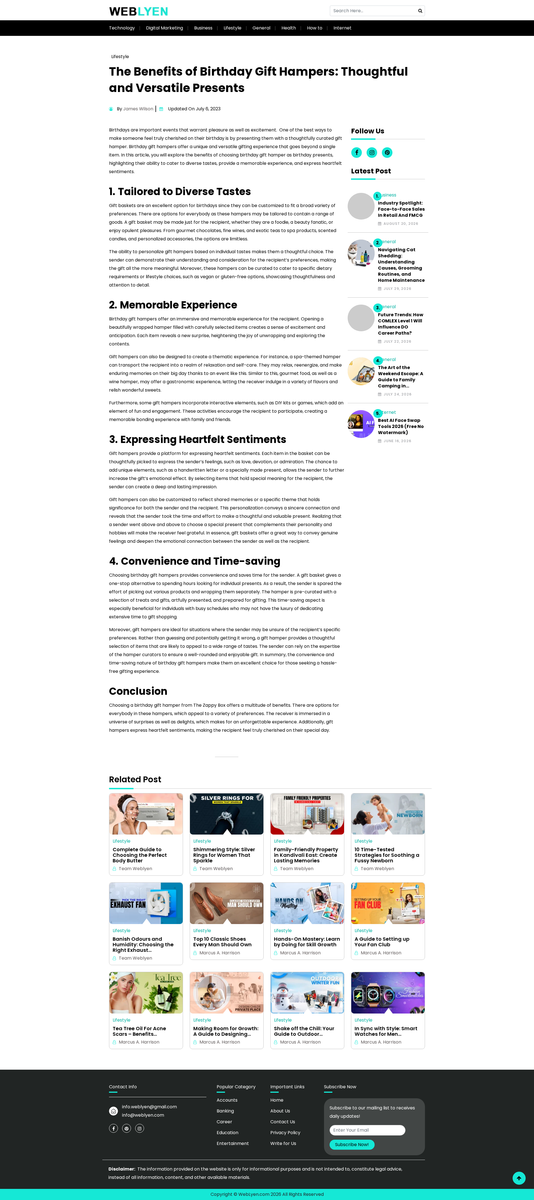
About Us (280, 1111)
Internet (342, 28)
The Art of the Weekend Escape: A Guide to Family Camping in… (400, 377)
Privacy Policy (285, 1132)
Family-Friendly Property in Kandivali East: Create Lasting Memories (306, 855)
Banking (225, 1111)
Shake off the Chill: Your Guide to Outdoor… (304, 1031)
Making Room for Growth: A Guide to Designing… (225, 1031)
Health (288, 28)
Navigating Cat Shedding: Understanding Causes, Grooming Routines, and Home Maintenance (401, 265)
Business (203, 28)
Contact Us (282, 1122)
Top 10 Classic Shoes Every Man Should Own (222, 941)
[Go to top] (519, 1178)
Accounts (227, 1100)
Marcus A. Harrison (219, 953)
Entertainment (233, 1143)
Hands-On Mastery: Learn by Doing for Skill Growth (307, 941)
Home (276, 1100)
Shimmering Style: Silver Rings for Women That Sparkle (224, 855)
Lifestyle (232, 28)
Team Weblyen (135, 868)
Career (224, 1122)
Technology (122, 28)
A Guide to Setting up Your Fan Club (382, 941)
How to (314, 28)
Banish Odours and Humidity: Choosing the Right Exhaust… (143, 944)
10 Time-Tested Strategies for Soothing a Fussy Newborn (387, 855)
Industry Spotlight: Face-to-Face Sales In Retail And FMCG (401, 209)
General (261, 28)
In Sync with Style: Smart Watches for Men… (386, 1031)
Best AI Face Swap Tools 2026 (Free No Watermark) (401, 426)
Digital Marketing (164, 28)
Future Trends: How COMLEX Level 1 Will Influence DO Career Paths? (400, 324)
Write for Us (283, 1143)
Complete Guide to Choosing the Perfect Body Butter (140, 855)
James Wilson (138, 109)
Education (227, 1132)
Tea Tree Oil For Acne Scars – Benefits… (139, 1031)
